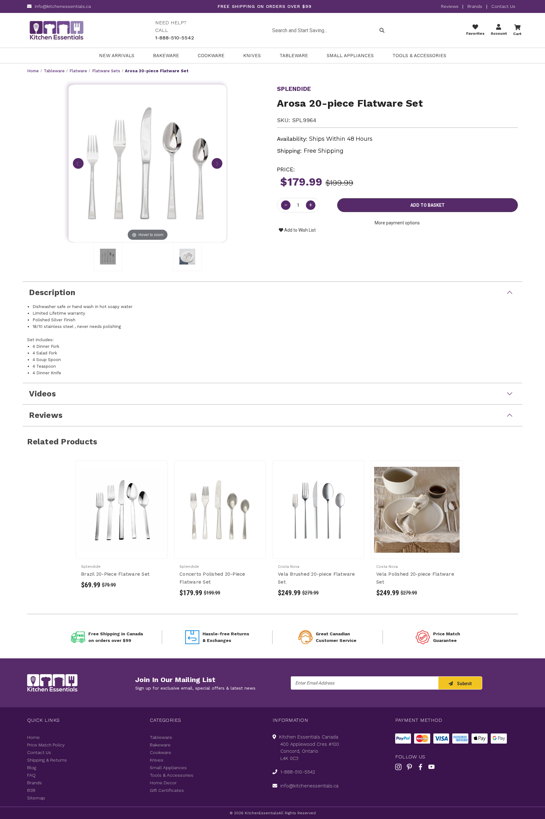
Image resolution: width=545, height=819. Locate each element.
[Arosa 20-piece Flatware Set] (108, 256)
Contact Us (503, 6)
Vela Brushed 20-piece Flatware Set (316, 578)
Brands (474, 6)
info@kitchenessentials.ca (63, 6)
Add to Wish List (299, 230)
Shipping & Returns (47, 760)
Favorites (475, 33)
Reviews (450, 6)
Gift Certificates (167, 790)
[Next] (217, 162)
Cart (517, 34)
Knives (252, 55)
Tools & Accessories (419, 55)
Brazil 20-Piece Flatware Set (115, 574)
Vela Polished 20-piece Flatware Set (415, 578)
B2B (31, 790)
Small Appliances (350, 55)
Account (499, 33)
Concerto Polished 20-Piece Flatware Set (212, 578)
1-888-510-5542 (174, 38)
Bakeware (166, 55)
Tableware (293, 55)
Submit (464, 683)
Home (33, 737)
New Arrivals (116, 55)
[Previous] (78, 162)
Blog (31, 767)
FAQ (31, 775)
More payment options (397, 222)
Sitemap (36, 797)
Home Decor (163, 782)
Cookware (211, 55)
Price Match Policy (46, 744)
